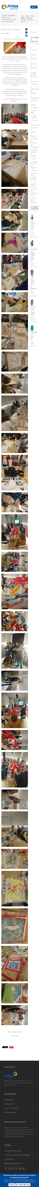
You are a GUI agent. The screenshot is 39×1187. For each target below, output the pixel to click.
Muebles (33, 105)
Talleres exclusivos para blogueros (16, 39)
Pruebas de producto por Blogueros (34, 132)
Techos (35, 170)
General (35, 84)
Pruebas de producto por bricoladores (34, 143)
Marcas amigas (9, 1100)
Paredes (35, 108)
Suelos (35, 159)
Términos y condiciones (11, 1108)
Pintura (35, 120)
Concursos (34, 50)
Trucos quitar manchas (34, 200)
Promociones (35, 125)
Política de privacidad (11, 1112)
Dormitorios (34, 81)
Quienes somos (9, 1104)
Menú (34, 7)
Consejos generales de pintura (34, 75)
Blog (6, 39)
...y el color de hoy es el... (34, 184)
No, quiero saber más (22, 1185)
